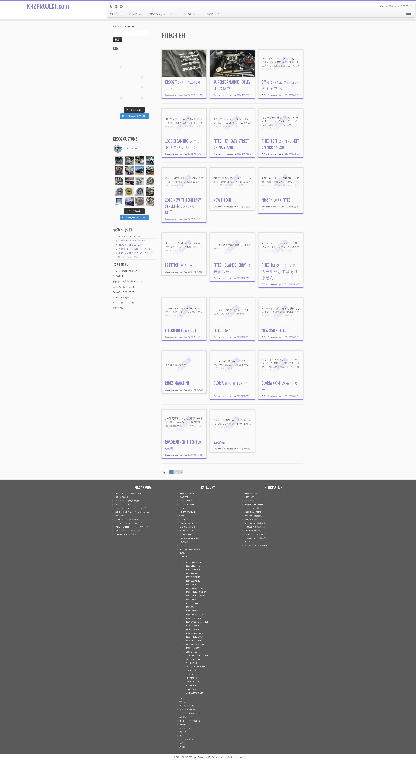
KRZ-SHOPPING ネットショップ (127, 523)
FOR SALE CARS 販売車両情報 (126, 500)
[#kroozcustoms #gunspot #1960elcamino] (119, 160)
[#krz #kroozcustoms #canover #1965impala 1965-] (150, 69)
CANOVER (116, 14)
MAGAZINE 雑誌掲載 (253, 515)
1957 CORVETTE (193, 569)
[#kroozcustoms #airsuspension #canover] (119, 170)
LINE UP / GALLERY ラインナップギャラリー (132, 527)
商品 (181, 743)
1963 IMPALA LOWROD (196, 592)
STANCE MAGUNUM (194, 693)
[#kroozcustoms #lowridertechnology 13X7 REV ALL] (129, 191)
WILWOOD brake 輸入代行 (255, 545)
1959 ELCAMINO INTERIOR (134, 249)
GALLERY (193, 14)
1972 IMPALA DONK (194, 637)
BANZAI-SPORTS (251, 493)
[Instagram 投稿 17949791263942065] (129, 69)
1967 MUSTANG (193, 603)
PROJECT (183, 557)
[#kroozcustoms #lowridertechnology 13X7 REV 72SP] (139, 191)
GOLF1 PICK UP (192, 670)
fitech (181, 515)
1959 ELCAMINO (193, 577)
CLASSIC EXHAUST (187, 500)
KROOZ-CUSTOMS (122, 504)
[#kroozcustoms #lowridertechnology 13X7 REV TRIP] (150, 181)
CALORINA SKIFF (193, 659)
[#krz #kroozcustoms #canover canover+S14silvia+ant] (129, 59)
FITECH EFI (184, 519)
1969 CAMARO (192, 610)
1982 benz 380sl (193, 648)
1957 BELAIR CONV (194, 562)
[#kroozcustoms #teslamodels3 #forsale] (150, 160)
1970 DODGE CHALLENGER (197, 622)
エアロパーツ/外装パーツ (189, 713)
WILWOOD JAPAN (187, 705)
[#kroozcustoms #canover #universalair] (150, 170)
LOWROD (183, 542)
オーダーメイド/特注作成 (189, 720)
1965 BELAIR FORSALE (132, 240)
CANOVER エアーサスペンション (127, 493)
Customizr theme (235, 757)
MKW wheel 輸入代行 (253, 519)
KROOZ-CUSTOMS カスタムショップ (130, 508)
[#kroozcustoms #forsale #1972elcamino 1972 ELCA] (139, 170)
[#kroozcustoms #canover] (150, 191)
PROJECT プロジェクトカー (255, 527)
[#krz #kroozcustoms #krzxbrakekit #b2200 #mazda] (119, 59)
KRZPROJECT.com (48, 6)
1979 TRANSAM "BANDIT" (197, 644)
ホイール (183, 735)
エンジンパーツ (185, 717)
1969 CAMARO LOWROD (196, 614)
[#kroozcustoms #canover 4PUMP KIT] (150, 201)
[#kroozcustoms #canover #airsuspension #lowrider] (119, 181)
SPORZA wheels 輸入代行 (255, 534)
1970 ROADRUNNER (194, 633)
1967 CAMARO (192, 599)
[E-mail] (117, 6)
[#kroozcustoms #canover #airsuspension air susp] (139, 181)
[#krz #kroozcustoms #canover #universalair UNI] (129, 79)
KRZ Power (136, 14)
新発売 (219, 442)
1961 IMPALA (191, 584)
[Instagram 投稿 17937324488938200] (129, 160)
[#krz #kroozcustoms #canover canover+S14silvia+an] (150, 59)
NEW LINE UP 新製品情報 (189, 549)
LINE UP (176, 14)
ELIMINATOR (191, 663)
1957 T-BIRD (192, 573)
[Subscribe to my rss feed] (112, 6)
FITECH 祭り (222, 330)
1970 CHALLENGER (194, 618)
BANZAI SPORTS (186, 493)
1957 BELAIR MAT (194, 566)
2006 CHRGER (192, 652)
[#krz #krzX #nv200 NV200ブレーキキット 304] (139, 79)
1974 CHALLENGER (194, 640)
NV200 (182, 553)
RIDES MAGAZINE (177, 383)
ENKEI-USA (249, 497)
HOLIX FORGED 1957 (131, 244)
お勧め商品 (183, 724)
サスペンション (185, 728)
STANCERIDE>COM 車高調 (125, 534)
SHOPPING (213, 14)
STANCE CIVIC (192, 689)
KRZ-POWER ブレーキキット (126, 519)
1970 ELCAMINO (193, 625)
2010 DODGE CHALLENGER (197, 655)
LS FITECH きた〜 (178, 265)
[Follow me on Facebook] (122, 6)
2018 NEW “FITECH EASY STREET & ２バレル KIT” (183, 206)
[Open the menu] (408, 15)
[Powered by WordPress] (209, 756)
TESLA (182, 702)
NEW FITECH (222, 200)
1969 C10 (190, 607)
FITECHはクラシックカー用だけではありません (280, 271)
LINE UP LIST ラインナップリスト (128, 530)
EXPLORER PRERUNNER (195, 667)
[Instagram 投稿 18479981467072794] (119, 201)
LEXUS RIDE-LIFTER (194, 681)
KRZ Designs (157, 14)
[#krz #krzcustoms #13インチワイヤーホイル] (139, 90)
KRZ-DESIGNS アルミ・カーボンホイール (131, 512)
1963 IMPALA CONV (194, 588)
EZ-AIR (182, 508)
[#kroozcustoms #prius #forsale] (139, 160)
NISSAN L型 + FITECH (277, 200)
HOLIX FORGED (186, 530)
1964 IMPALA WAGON (195, 596)
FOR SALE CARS (121, 497)
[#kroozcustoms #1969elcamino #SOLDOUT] (129, 170)
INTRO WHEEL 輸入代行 (254, 508)
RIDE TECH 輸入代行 (252, 530)
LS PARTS (183, 545)
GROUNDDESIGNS (187, 527)
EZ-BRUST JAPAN (187, 512)
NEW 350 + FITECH (275, 330)
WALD (247, 542)
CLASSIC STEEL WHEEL (132, 236)
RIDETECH (183, 698)
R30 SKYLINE (191, 685)
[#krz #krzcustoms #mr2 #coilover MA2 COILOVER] (129, 100)
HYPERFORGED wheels (254, 504)
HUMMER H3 (191, 678)
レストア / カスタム (187, 739)
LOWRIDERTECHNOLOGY (190, 538)
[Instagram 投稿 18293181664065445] (139, 69)
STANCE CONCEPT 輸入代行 (255, 538)
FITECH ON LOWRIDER (180, 330)
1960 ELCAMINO (193, 581)
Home (116, 26)
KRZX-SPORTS (185, 534)
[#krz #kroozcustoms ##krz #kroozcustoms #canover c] (139, 59)
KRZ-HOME (119, 515)
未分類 (182, 747)
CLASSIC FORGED (187, 504)
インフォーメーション (188, 709)
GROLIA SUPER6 (193, 674)
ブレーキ (183, 732)
